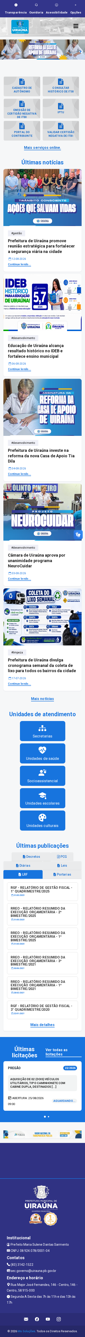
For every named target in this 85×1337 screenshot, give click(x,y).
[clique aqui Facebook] (37, 1319)
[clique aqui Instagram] (59, 1319)
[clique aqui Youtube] (48, 1319)
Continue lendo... (19, 264)
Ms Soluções (26, 1331)
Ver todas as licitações (57, 1052)
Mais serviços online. (42, 147)
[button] (45, 1117)
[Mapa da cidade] (42, 1160)
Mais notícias (42, 699)
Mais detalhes (42, 1025)
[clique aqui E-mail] (26, 1319)
